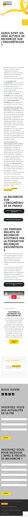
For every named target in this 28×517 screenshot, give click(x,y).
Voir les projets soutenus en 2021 (14, 284)
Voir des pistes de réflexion (13, 219)
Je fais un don (14, 342)
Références (14, 188)
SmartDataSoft (4, 503)
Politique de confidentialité (8, 507)
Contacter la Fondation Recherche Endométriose (10, 511)
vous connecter (16, 366)
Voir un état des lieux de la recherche (14, 211)
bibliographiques (8, 190)
